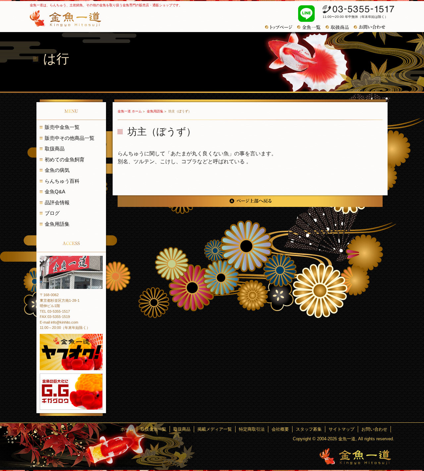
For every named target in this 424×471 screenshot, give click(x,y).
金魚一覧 (311, 27)
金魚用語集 (155, 111)
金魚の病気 (57, 170)
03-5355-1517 (358, 9)
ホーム (127, 429)
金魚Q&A (55, 191)
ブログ (52, 213)
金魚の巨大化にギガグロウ (71, 391)
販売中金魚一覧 (62, 127)
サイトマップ (341, 429)
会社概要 (280, 429)
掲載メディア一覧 (214, 429)
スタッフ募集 (309, 429)
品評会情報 (57, 202)
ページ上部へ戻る (250, 201)
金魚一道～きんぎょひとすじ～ (355, 456)
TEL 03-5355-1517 (55, 311)
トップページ (281, 27)
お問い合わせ (372, 27)
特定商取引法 (252, 429)
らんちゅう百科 (62, 181)
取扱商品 (340, 27)
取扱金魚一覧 (153, 429)
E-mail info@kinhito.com (59, 322)
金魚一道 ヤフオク (71, 352)
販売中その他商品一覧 (69, 138)
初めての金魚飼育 (64, 159)
